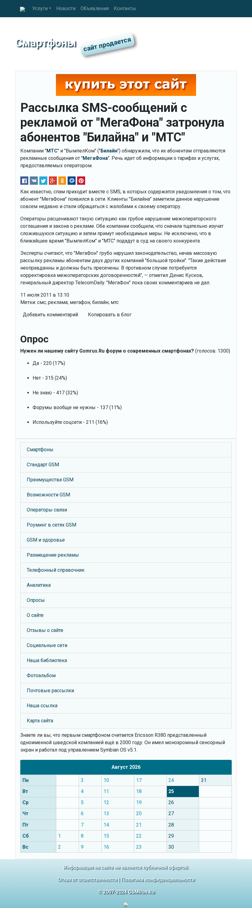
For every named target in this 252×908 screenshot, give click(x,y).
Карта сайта (40, 721)
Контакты (125, 8)
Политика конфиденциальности (158, 879)
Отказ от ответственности (87, 879)
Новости (66, 8)
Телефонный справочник (56, 570)
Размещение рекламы (53, 555)
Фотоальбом (41, 675)
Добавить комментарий (50, 315)
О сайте (35, 615)
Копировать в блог (110, 315)
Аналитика (39, 585)
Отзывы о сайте (45, 630)
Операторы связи (47, 510)
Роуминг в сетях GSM (51, 525)
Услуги (40, 8)
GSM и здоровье (46, 540)
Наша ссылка (42, 706)
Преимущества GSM (50, 480)
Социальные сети (47, 645)
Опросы (36, 600)
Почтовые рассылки (50, 690)
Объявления (95, 8)
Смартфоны (40, 449)
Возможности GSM (48, 495)
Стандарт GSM (43, 465)
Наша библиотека (47, 660)
